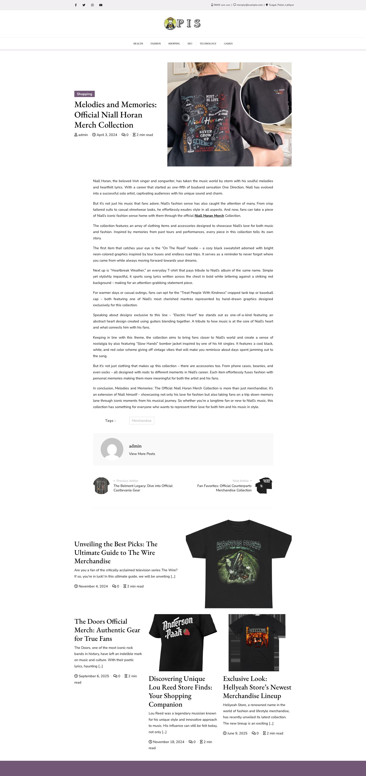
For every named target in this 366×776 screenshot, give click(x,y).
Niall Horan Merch (209, 215)
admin (83, 135)
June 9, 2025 (237, 733)
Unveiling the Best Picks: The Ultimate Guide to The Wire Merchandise (115, 552)
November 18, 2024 (168, 742)
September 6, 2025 (94, 676)
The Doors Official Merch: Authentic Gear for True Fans (107, 629)
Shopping (84, 94)
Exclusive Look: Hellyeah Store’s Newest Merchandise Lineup (257, 687)
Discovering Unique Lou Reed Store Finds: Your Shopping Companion (180, 691)
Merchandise (142, 420)
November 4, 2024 (93, 586)
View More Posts (142, 453)
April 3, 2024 (107, 135)
